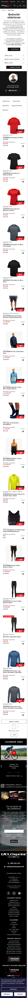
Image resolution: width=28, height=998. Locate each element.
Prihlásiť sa (14, 841)
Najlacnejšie (16, 101)
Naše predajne (4, 1)
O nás (14, 932)
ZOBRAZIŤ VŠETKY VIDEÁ (13, 776)
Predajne (14, 922)
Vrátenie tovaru (14, 900)
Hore (14, 734)
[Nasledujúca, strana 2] (14, 727)
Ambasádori (14, 931)
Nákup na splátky (13, 916)
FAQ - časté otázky (14, 929)
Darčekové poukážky (14, 912)
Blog (14, 926)
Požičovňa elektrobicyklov (14, 934)
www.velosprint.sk (14, 887)
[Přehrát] (14, 753)
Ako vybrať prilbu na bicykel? (14, 951)
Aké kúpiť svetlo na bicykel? (14, 948)
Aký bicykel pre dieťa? (14, 942)
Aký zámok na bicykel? (14, 946)
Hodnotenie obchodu (14, 911)
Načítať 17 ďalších (14, 721)
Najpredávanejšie (17, 105)
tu (1, 985)
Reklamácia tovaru (14, 902)
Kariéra (14, 927)
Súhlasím (20, 994)
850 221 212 (15, 863)
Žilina (23, 1)
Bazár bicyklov (14, 909)
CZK (17, 6)
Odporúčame (6, 101)
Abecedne (5, 110)
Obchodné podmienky (14, 905)
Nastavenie (13, 989)
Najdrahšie (5, 105)
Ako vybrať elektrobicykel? (14, 944)
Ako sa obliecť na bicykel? (14, 949)
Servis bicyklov (14, 924)
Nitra (18, 1)
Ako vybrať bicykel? (14, 941)
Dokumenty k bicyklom (14, 914)
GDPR (14, 907)
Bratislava (12, 1)
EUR (17, 5)
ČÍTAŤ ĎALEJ (15, 49)
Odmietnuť (7, 994)
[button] (1, 766)
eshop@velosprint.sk (15, 867)
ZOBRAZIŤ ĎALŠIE (15, 67)
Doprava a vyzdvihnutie (14, 903)
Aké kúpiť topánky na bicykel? (14, 953)
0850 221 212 (12, 90)
